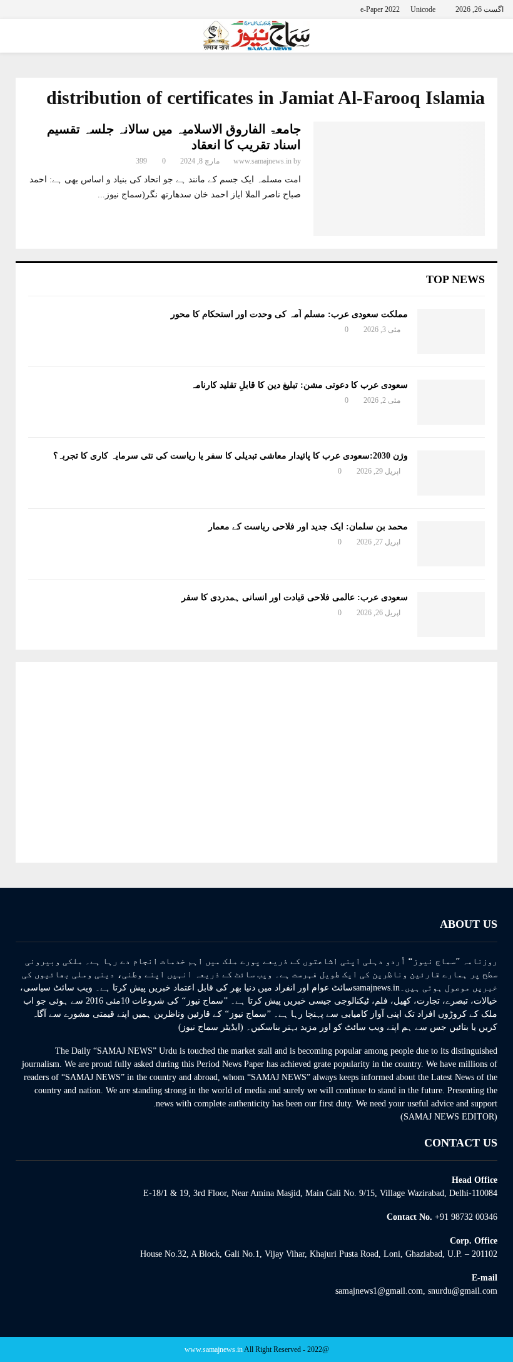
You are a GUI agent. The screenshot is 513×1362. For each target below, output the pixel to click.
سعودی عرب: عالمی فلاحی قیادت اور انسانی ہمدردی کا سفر (294, 597)
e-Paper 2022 (380, 9)
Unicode (422, 9)
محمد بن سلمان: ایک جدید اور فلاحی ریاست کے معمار (308, 526)
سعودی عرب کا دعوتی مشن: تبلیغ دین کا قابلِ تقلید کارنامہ (299, 385)
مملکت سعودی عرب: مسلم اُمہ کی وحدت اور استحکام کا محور (289, 314)
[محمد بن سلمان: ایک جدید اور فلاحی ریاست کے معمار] (451, 543)
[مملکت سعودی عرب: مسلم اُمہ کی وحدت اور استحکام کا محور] (451, 331)
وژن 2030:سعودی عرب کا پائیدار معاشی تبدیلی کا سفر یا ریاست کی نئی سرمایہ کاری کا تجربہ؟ (230, 455)
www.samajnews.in (262, 161)
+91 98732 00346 (466, 1217)
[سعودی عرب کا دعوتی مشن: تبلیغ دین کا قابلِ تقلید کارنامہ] (451, 402)
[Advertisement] (256, 762)
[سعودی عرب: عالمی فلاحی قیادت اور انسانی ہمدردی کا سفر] (451, 614)
